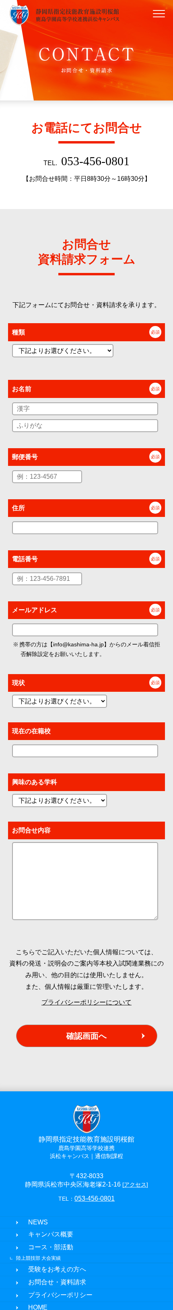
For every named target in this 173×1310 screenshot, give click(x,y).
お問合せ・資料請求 (57, 1282)
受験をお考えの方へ (57, 1270)
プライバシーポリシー (60, 1295)
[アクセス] (135, 1186)
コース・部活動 (50, 1247)
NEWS (38, 1223)
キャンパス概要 (50, 1235)
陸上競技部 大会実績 (38, 1259)
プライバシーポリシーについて (86, 1002)
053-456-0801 (95, 161)
